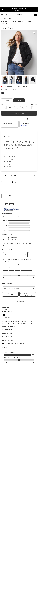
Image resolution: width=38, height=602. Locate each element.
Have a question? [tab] (17, 195)
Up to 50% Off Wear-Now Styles (19, 8)
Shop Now (16, 10)
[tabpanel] (19, 282)
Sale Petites (7, 18)
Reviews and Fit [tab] (6, 195)
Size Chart (34, 104)
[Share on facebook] (9, 182)
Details (25, 86)
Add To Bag (19, 113)
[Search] (31, 14)
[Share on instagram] (12, 182)
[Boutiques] (7, 14)
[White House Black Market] (18, 14)
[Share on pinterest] (15, 182)
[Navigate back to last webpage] (2, 18)
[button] (35, 14)
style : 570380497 (8, 136)
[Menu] (2, 14)
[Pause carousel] (36, 10)
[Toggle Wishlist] (34, 33)
